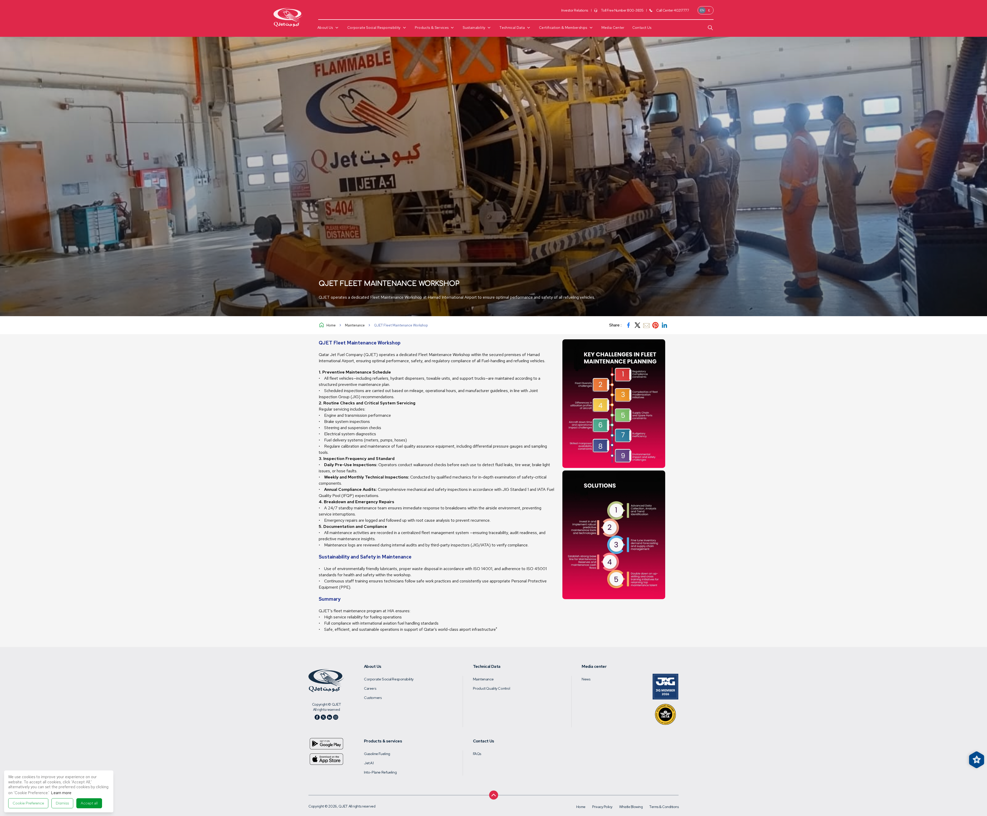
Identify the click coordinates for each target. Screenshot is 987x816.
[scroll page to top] (493, 792)
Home (331, 325)
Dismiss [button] (62, 803)
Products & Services (432, 27)
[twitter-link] (637, 325)
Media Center (613, 27)
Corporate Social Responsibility (374, 27)
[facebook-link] (628, 325)
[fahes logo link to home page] (326, 680)
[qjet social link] (317, 717)
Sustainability (474, 27)
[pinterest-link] (655, 325)
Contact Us (642, 27)
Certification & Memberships (563, 27)
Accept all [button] (89, 803)
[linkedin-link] (664, 325)
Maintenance (355, 325)
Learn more (61, 792)
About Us (325, 27)
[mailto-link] (646, 325)
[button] (28, 803)
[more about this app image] (326, 743)
